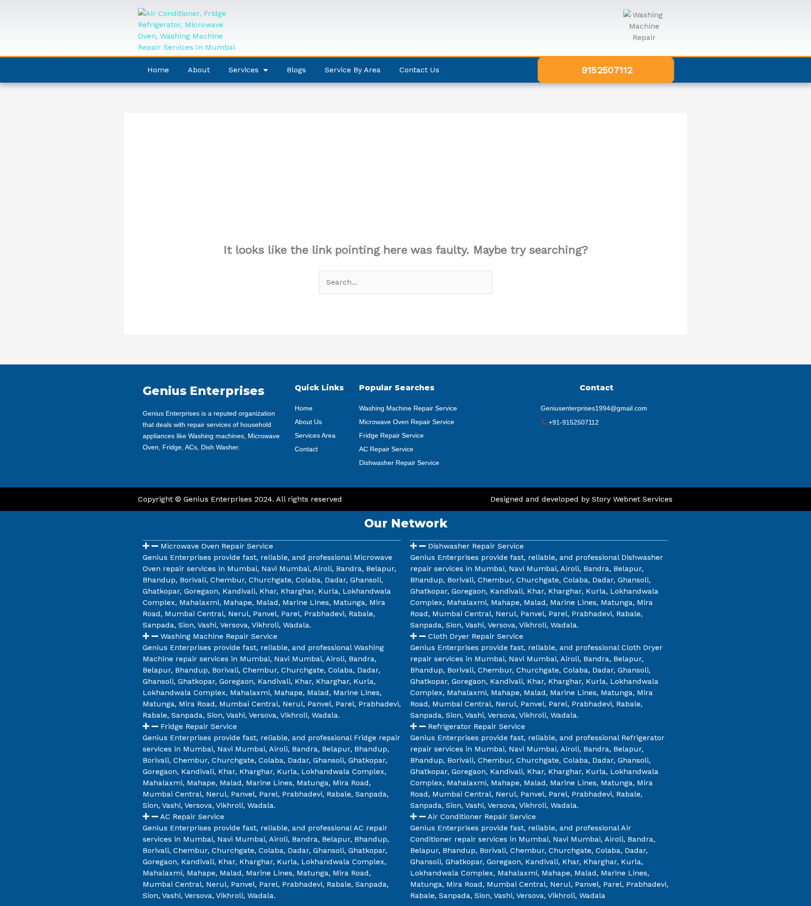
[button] (272, 546)
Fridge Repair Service (199, 726)
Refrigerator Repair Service (476, 726)
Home (158, 69)
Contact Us (419, 69)
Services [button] (244, 69)
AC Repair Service (192, 816)
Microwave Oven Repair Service (217, 546)
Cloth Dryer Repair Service (475, 636)
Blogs (296, 69)
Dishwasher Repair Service (476, 546)
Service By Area (353, 69)
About (199, 69)
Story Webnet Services (632, 499)
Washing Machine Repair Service (219, 636)
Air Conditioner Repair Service (482, 816)
